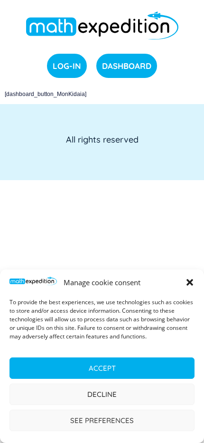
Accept (102, 368)
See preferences (102, 420)
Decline (102, 394)
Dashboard (126, 66)
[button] (190, 282)
